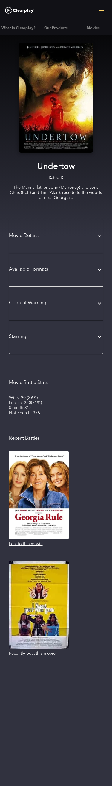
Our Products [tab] (56, 28)
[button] (56, 236)
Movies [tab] (93, 28)
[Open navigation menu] (101, 10)
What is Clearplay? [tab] (18, 28)
